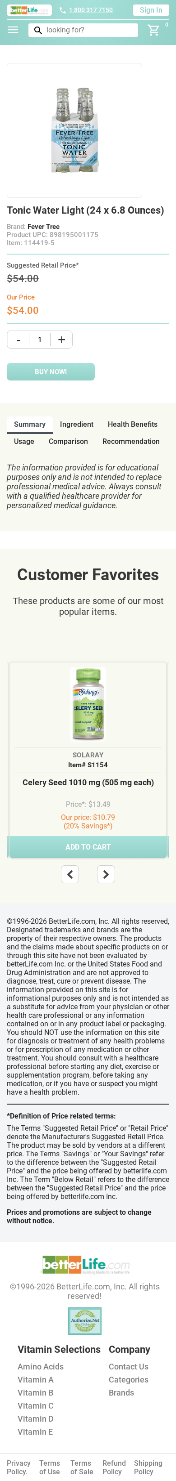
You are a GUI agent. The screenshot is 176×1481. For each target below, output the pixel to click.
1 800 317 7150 (91, 9)
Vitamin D (36, 1418)
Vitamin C (36, 1405)
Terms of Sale (81, 1467)
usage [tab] (24, 441)
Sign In (151, 10)
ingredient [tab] (76, 424)
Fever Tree (44, 227)
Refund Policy (114, 1467)
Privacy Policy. (19, 1467)
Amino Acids (41, 1366)
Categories (128, 1379)
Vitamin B (35, 1392)
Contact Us (128, 1366)
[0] (154, 30)
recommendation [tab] (131, 441)
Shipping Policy (148, 1467)
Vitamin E (35, 1431)
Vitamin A (36, 1379)
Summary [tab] (30, 424)
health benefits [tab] (132, 424)
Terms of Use (49, 1467)
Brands (121, 1392)
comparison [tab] (68, 441)
